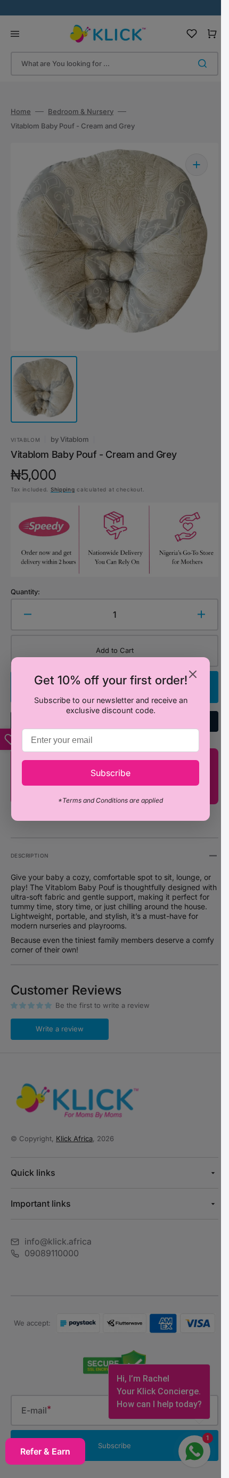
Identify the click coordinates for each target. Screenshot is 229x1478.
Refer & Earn (45, 1451)
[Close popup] (193, 675)
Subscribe (110, 773)
